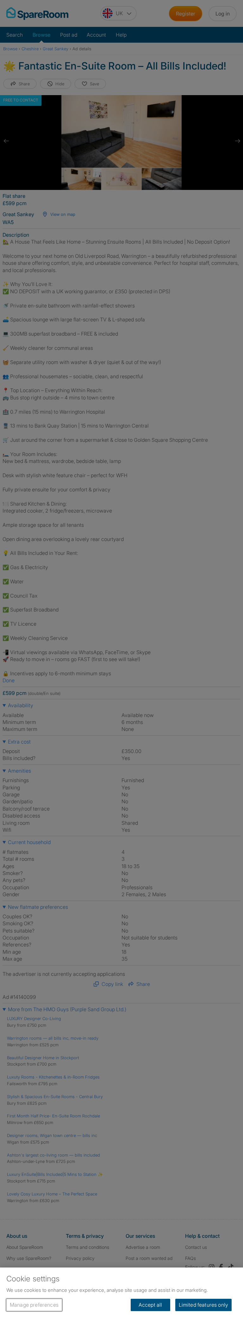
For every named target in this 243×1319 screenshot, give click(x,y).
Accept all (150, 1305)
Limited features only (203, 1305)
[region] (121, 1293)
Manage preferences (34, 1305)
